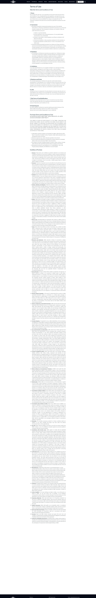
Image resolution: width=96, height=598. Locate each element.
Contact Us (81, 1)
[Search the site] (85, 1)
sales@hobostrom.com (75, 597)
